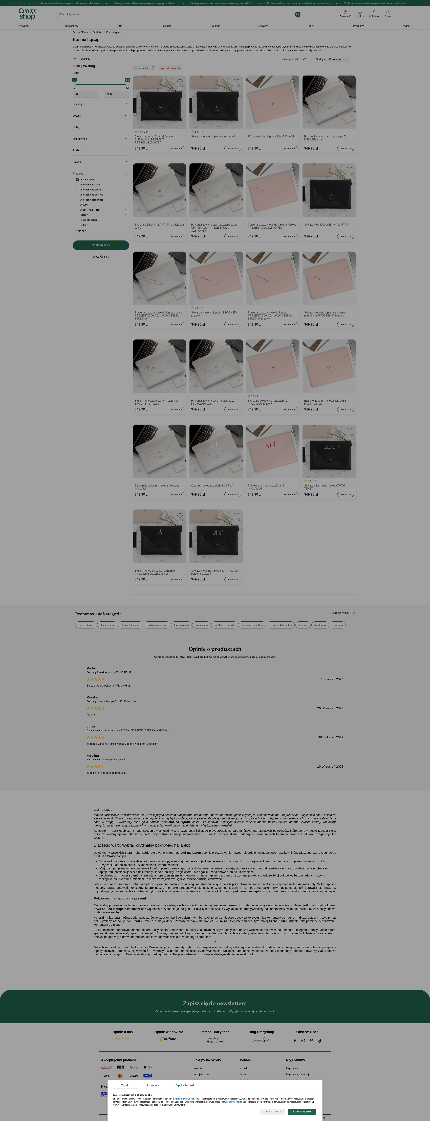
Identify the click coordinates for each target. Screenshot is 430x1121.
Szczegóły (152, 1085)
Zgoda (125, 1085)
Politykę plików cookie (231, 1102)
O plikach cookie (185, 1085)
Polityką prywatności (185, 1099)
